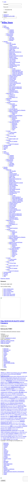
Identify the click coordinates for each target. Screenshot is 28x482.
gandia (6, 410)
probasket (10, 427)
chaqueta (3, 395)
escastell (11, 401)
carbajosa (10, 392)
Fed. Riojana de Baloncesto (15, 88)
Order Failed (6, 465)
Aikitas (10, 45)
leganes (24, 413)
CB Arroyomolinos (13, 58)
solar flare (22, 432)
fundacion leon (9, 406)
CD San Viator (12, 79)
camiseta (21, 385)
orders (4, 466)
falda (9, 403)
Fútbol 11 (14, 125)
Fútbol (13, 106)
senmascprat (14, 432)
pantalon (22, 421)
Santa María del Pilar (14, 122)
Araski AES (12, 49)
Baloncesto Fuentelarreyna (15, 52)
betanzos (25, 383)
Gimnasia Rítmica (16, 120)
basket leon (22, 382)
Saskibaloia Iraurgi (13, 90)
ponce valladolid (22, 426)
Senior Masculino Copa (17, 71)
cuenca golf (6, 398)
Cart (4, 448)
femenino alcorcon (13, 404)
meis (6, 419)
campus (14, 390)
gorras (13, 410)
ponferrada (2, 427)
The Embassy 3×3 (13, 97)
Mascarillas (11, 39)
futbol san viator (22, 409)
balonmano (9, 380)
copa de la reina (11, 397)
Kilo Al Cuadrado (13, 141)
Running (8, 140)
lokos (8, 414)
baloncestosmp (3, 380)
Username (5, 4)
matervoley (3, 419)
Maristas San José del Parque (15, 115)
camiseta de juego (16, 387)
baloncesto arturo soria (22, 376)
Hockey (14, 119)
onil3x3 (11, 421)
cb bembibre (15, 392)
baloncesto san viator (11, 379)
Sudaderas (11, 31)
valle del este (20, 436)
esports (2, 403)
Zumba (8, 142)
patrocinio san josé (4, 426)
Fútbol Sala (14, 127)
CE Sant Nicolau (13, 81)
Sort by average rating (8, 291)
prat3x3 (6, 427)
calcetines (17, 385)
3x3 (5, 372)
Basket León (12, 53)
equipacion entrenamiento (5, 401)
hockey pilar (3, 411)
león (2, 414)
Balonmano (9, 98)
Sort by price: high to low (9, 295)
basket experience (14, 382)
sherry (18, 432)
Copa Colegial (12, 84)
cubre (16, 397)
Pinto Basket (12, 89)
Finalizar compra (7, 458)
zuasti (14, 439)
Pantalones (11, 32)
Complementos (9, 35)
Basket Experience (13, 101)
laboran (16, 413)
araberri (25, 372)
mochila (9, 419)
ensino (13, 400)
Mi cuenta (5, 146)
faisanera (6, 403)
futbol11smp (20, 406)
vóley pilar (17, 437)
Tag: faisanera (6, 278)
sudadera (16, 433)
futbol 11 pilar (15, 406)
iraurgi (18, 412)
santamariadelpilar (6, 430)
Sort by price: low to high (9, 294)
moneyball (18, 419)
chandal (14, 393)
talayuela (24, 433)
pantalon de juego (6, 423)
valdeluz (16, 436)
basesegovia (6, 382)
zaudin (12, 439)
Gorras (10, 36)
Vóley (13, 107)
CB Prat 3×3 (12, 94)
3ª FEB (13, 68)
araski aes (5, 374)
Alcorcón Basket (13, 46)
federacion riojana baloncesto (16, 403)
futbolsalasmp (3, 409)
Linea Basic (6, 27)
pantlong (16, 424)
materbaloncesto (4, 418)
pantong (20, 424)
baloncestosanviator (21, 379)
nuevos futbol (6, 421)
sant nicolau (20, 430)
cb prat (21, 392)
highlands (21, 410)
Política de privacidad (5, 341)
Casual (7, 28)
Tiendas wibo (6, 470)
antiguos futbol (19, 372)
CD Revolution (12, 77)
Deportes (5, 41)
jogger (21, 411)
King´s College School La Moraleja (17, 110)
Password (5, 7)
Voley (13, 129)
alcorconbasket (13, 372)
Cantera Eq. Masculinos (17, 74)
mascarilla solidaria (24, 414)
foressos (23, 404)
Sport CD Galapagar (14, 92)
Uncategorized (6, 361)
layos (22, 413)
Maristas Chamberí (13, 111)
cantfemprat (22, 390)
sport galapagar (10, 433)
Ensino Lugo (12, 85)
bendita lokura (20, 383)
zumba (16, 439)
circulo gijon (14, 395)
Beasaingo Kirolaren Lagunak (16, 55)
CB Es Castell (12, 61)
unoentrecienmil (4, 436)
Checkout (5, 452)
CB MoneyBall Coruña (14, 64)
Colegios (8, 102)
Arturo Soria (12, 103)
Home (4, 26)
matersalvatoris (23, 418)
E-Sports (5, 354)
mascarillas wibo (4, 416)
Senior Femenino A (16, 70)
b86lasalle (18, 374)
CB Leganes (12, 63)
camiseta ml (17, 388)
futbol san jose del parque (12, 409)
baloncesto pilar (16, 377)
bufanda (12, 385)
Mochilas (11, 40)
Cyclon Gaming (12, 132)
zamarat (8, 439)
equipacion (22, 400)
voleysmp (5, 437)
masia (8, 416)
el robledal (5, 400)
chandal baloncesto (20, 393)
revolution (18, 427)
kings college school (10, 413)
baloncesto (5, 376)
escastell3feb (16, 401)
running (9, 428)
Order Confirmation (7, 463)
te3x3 (2, 434)
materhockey (11, 418)
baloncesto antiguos (13, 376)
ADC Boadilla (12, 44)
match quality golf (15, 416)
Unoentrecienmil (7, 145)
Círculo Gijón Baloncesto (15, 83)
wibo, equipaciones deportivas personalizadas (13, 471)
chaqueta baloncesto (8, 395)
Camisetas (11, 29)
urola (9, 436)
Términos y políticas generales (7, 340)
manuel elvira (17, 414)
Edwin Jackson (9, 33)
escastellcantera (22, 401)
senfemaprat (7, 432)
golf (8, 410)
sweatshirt (20, 433)
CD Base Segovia (13, 76)
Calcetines (11, 37)
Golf (7, 137)
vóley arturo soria (11, 437)
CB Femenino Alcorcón (14, 62)
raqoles (13, 427)
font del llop (20, 404)
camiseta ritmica (8, 390)
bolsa (4, 385)
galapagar (2, 410)
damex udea (18, 398)
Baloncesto (8, 42)
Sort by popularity (7, 290)
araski (2, 374)
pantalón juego (12, 424)
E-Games (8, 131)
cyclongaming (11, 398)
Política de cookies (5, 343)
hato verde (18, 410)
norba (21, 419)
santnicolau (15, 430)
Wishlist (5, 473)
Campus (8, 99)
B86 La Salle (12, 50)
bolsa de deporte (7, 385)
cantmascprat (4, 392)
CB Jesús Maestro (13, 109)
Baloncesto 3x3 (6, 350)
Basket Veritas (12, 54)
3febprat (2, 372)
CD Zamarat (12, 80)
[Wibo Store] (7, 22)
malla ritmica (12, 414)
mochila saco (13, 419)
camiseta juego (10, 388)
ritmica (6, 428)
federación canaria (5, 404)
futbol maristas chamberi (11, 407)
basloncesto (10, 383)
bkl (1, 385)
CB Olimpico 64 (13, 66)
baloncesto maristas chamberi (6, 377)
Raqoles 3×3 (12, 96)
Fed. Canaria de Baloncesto (15, 87)
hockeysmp (8, 411)
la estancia (19, 413)
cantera (17, 390)
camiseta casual (7, 387)
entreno (16, 400)
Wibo (4, 149)
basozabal (15, 383)
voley (1, 437)
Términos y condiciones (8, 469)
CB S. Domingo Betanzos (15, 75)
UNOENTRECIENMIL (9, 363)
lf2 (3, 414)
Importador (5, 461)
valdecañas (13, 436)
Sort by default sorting (8, 289)
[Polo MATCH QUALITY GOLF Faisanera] (10, 318)
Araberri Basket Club (14, 48)
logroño (6, 414)
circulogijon (19, 395)
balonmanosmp (21, 380)
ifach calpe (13, 411)
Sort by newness (7, 292)
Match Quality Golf (13, 138)
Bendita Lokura (12, 57)
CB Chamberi (12, 59)
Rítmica (5, 359)
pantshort (23, 424)
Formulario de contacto (10, 338)
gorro (15, 410)
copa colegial (5, 397)
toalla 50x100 (10, 434)
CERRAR (3, 480)
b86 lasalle (13, 374)
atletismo (9, 374)
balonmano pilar (15, 380)
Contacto (5, 147)
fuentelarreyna (4, 406)
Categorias (5, 450)
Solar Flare (11, 133)
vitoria (24, 436)
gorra (10, 410)
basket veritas (4, 383)
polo (11, 426)
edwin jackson (23, 398)
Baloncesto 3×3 (9, 93)
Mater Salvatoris (13, 116)
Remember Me (8, 9)
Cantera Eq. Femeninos (17, 72)
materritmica (16, 418)
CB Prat (11, 67)
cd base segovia (7, 393)
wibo (4, 439)
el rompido (9, 400)
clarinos (24, 395)
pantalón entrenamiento (5, 424)
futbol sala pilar (20, 407)
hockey (25, 410)
